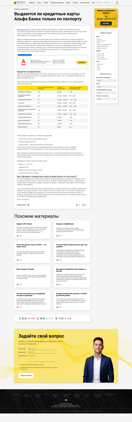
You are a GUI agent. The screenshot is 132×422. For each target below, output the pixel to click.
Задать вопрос (26, 375)
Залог (98, 84)
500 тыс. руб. (100, 57)
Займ (98, 42)
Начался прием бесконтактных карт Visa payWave (71, 246)
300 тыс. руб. (100, 55)
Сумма (98, 51)
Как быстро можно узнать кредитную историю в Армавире (31, 294)
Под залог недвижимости (104, 44)
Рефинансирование (102, 46)
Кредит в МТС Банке (24, 224)
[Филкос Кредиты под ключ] (19, 3)
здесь (39, 183)
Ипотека (99, 39)
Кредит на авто (101, 41)
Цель (98, 36)
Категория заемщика (103, 77)
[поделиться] (27, 205)
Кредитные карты (23, 29)
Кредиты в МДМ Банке (65, 224)
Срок (97, 61)
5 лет (98, 66)
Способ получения (102, 96)
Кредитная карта (102, 48)
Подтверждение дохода (104, 90)
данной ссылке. (98, 411)
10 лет (98, 67)
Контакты (17, 394)
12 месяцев (100, 64)
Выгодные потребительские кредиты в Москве (71, 270)
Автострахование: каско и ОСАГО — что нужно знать (31, 246)
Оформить (82, 62)
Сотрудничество (110, 394)
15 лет (98, 69)
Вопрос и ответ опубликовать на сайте (32, 364)
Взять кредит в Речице (25, 269)
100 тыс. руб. (100, 53)
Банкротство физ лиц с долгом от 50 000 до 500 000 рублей (71, 294)
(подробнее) (24, 369)
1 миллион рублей (102, 59)
